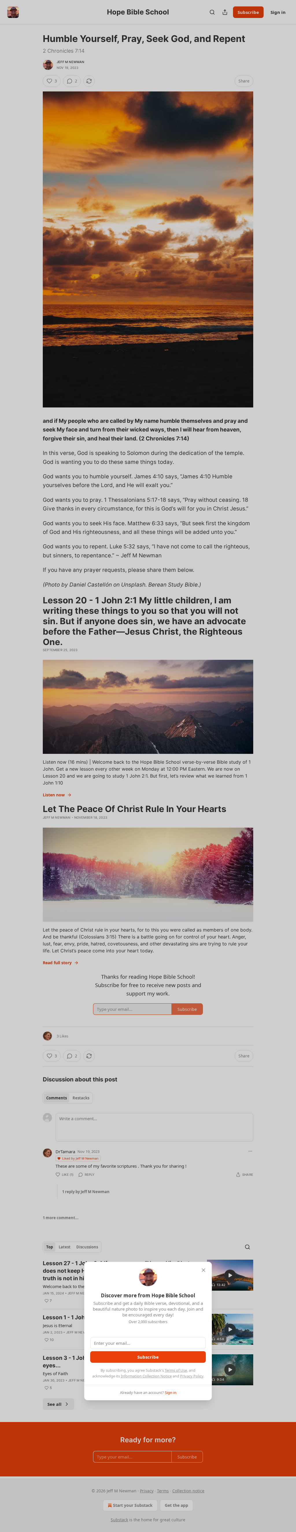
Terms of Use (176, 1370)
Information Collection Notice (146, 1376)
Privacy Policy (191, 1376)
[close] (203, 1270)
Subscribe (148, 1357)
